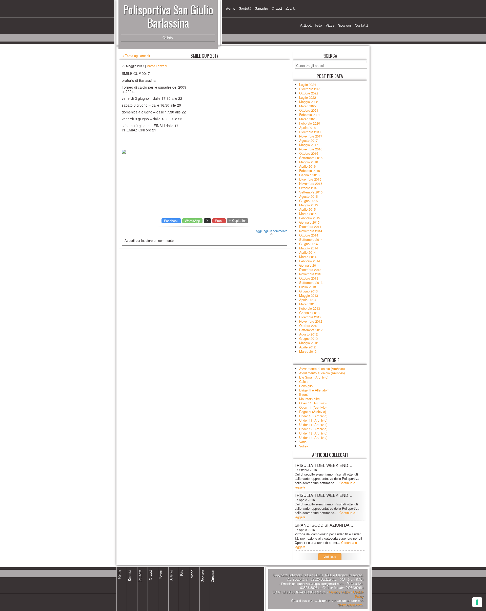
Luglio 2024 (307, 84)
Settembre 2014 (310, 239)
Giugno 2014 (308, 243)
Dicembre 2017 (310, 131)
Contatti (361, 25)
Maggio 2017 (308, 144)
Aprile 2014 (307, 252)
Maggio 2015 (308, 205)
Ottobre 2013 (308, 278)
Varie (303, 441)
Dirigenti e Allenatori (314, 390)
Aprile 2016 (307, 166)
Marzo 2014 (307, 256)
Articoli (306, 25)
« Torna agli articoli (136, 56)
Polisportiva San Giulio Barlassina (168, 16)
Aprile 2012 (307, 347)
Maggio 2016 (308, 162)
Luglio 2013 (307, 286)
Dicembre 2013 (310, 269)
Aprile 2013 (307, 299)
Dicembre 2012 (310, 316)
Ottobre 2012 (308, 325)
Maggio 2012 (308, 342)
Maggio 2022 (308, 101)
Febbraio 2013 (309, 308)
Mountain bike (309, 398)
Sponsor (344, 25)
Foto (318, 25)
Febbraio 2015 (309, 217)
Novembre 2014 (310, 230)
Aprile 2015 (307, 209)
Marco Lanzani (157, 66)
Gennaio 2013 (309, 312)
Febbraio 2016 (309, 170)
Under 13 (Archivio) (313, 433)
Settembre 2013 (310, 282)
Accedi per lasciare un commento (149, 240)
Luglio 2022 (307, 97)
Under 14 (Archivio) (313, 437)
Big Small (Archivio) (313, 377)
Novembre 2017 (310, 136)
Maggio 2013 (308, 295)
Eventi (290, 8)
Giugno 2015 (308, 200)
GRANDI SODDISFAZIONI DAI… (325, 525)
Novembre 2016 (310, 149)
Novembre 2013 (310, 273)
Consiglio (306, 385)
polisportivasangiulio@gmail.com (317, 584)
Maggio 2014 (308, 248)
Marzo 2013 (307, 304)
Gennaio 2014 (309, 265)
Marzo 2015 (307, 213)
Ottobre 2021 (308, 110)
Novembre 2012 (310, 321)
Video (330, 25)
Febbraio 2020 (309, 123)
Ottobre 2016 (308, 153)
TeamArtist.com (350, 605)
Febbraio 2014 (309, 261)
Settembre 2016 (310, 157)
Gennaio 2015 (309, 222)
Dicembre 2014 (310, 226)
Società (245, 8)
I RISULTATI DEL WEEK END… (323, 465)
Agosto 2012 (308, 334)
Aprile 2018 (307, 127)
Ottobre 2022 (308, 93)
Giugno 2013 (308, 291)
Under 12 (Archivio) (313, 428)
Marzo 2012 (307, 351)
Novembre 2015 (310, 183)
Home (230, 8)
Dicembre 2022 (310, 88)
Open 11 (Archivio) (313, 403)
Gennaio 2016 (309, 174)
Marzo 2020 (307, 118)
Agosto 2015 (308, 196)
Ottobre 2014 (308, 235)
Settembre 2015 (310, 192)
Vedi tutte (329, 556)
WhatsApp (192, 220)
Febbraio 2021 (309, 114)
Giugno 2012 (308, 338)
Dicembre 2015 (310, 179)
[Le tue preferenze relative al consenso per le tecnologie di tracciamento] (477, 602)
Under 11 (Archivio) (313, 420)
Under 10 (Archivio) (313, 415)
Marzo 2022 (307, 106)
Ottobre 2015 (308, 187)
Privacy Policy (339, 592)
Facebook (171, 220)
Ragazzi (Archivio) (312, 411)
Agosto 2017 (308, 140)
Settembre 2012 (310, 329)
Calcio (303, 381)
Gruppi (277, 8)
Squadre (261, 8)
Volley (303, 446)
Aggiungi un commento (271, 231)
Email (219, 220)
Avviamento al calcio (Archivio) (322, 368)
